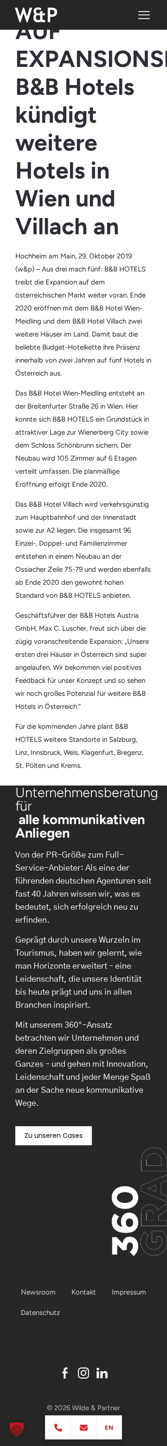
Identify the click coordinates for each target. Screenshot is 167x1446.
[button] (16, 1429)
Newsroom (38, 1292)
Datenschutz (40, 1312)
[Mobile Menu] (144, 15)
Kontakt (83, 1292)
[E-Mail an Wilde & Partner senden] (83, 1427)
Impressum (129, 1292)
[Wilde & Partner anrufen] (58, 1427)
